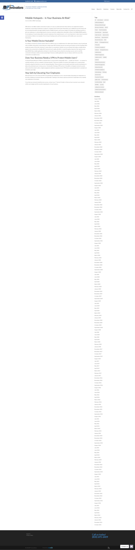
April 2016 (96, 397)
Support (28, 533)
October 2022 (97, 209)
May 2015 (96, 423)
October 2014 (97, 440)
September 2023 (98, 183)
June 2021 (97, 248)
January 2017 (97, 375)
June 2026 (97, 103)
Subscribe (118, 9)
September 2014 (98, 443)
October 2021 (97, 238)
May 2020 (96, 279)
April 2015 (96, 426)
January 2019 (97, 317)
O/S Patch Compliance (99, 69)
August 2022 (97, 214)
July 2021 (96, 245)
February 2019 (97, 315)
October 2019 (97, 296)
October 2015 (97, 411)
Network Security (98, 67)
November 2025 (98, 120)
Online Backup (98, 72)
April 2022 (96, 224)
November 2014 (98, 438)
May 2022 (96, 221)
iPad (105, 39)
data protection (105, 37)
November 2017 (98, 351)
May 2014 (96, 452)
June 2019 (97, 305)
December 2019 (98, 291)
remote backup (104, 79)
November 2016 (98, 380)
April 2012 (96, 512)
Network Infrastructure (100, 62)
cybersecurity (105, 34)
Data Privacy (97, 37)
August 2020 (97, 272)
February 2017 (97, 373)
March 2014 (97, 457)
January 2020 (97, 289)
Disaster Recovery (99, 39)
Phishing (104, 72)
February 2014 (97, 459)
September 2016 (98, 385)
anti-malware (100, 20)
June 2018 (97, 334)
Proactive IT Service (99, 77)
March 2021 (97, 255)
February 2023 (97, 200)
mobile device (98, 52)
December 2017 (98, 349)
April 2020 (96, 281)
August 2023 (97, 185)
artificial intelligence (99, 22)
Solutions (105, 9)
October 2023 (97, 180)
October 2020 (97, 267)
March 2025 (97, 139)
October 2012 (97, 498)
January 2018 (97, 346)
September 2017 (98, 356)
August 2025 (97, 127)
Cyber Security (98, 34)
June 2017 (97, 363)
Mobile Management (99, 54)
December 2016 (98, 378)
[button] (2, 18)
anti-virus (106, 20)
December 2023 (98, 175)
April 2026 (96, 108)
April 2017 (96, 368)
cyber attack (105, 32)
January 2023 (97, 202)
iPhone (96, 42)
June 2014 (97, 450)
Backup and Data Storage (100, 25)
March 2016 (97, 399)
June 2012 (97, 508)
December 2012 (98, 493)
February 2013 (97, 488)
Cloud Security (98, 32)
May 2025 (96, 135)
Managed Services (104, 49)
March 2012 (97, 515)
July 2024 (96, 159)
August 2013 (97, 474)
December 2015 (98, 407)
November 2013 (98, 467)
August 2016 (97, 387)
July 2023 (96, 188)
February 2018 (97, 344)
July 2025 (96, 130)
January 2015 (97, 433)
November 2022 (98, 207)
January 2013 (97, 491)
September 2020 (98, 269)
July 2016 (96, 390)
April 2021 (96, 253)
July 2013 (96, 476)
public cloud (97, 79)
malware (97, 49)
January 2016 (97, 404)
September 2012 (98, 500)
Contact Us (126, 9)
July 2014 (96, 447)
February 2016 (97, 402)
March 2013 (97, 486)
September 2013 (98, 471)
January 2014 (97, 462)
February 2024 (97, 171)
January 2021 (97, 260)
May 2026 (96, 106)
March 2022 (97, 226)
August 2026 (97, 99)
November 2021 (98, 236)
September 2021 (98, 240)
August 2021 (97, 243)
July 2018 (96, 332)
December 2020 (98, 262)
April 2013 (96, 483)
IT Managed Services (104, 42)
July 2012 (96, 505)
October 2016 (97, 382)
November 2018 (98, 322)
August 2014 (97, 445)
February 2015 (97, 431)
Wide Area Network (99, 92)
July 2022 (96, 216)
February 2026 (97, 113)
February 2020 (97, 286)
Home (93, 9)
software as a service (99, 87)
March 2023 (97, 197)
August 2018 (97, 329)
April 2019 (96, 310)
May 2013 (96, 481)
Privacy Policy (29, 535)
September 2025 (98, 125)
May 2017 (96, 366)
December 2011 (98, 522)
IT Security (97, 44)
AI (95, 20)
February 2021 (97, 257)
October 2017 (97, 354)
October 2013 (97, 469)
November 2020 (98, 265)
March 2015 (97, 428)
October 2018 (97, 325)
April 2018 (96, 339)
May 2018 (96, 337)
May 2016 (96, 394)
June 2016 (97, 392)
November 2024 (98, 149)
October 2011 (97, 524)
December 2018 (98, 320)
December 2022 (98, 204)
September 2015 (98, 414)
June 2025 (97, 132)
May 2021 (96, 250)
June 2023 (97, 190)
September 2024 (98, 154)
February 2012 (97, 517)
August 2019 (97, 301)
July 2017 (96, 361)
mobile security (98, 57)
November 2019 (98, 293)
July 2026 (96, 101)
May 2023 (96, 192)
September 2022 (98, 212)
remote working (98, 82)
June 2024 (97, 161)
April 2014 (96, 455)
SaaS (104, 82)
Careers (112, 9)
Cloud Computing (102, 29)
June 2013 (97, 479)
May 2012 (96, 510)
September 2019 (98, 298)
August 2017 (97, 358)
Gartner (40, 43)
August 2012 (97, 503)
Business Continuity (99, 27)
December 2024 (98, 147)
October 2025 (97, 123)
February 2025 (97, 142)
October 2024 (97, 151)
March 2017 (97, 370)
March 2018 (97, 341)
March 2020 (97, 284)
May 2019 (96, 308)
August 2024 (97, 156)
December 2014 (98, 435)
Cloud (96, 29)
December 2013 (98, 464)
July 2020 (96, 274)
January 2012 (97, 520)
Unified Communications (100, 89)
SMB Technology (37, 20)
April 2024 (96, 166)
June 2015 (97, 421)
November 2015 (98, 409)
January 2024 (97, 173)
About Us (99, 9)
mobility (104, 57)
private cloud (97, 74)
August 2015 (97, 416)
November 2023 (98, 178)
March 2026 (97, 111)
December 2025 (98, 118)
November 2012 (98, 495)
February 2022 (97, 228)
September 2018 (98, 327)
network (97, 59)
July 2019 (96, 303)
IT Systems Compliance (100, 47)
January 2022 (97, 231)
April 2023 (96, 195)
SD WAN (97, 84)
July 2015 (96, 419)
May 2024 (96, 163)
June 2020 (97, 277)
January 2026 (97, 115)
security (101, 84)
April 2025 (96, 137)
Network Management (100, 64)
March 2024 (97, 168)
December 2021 (98, 233)
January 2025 (97, 144)
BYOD (106, 27)
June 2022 (97, 219)
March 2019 (97, 313)
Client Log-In (107, 1)
